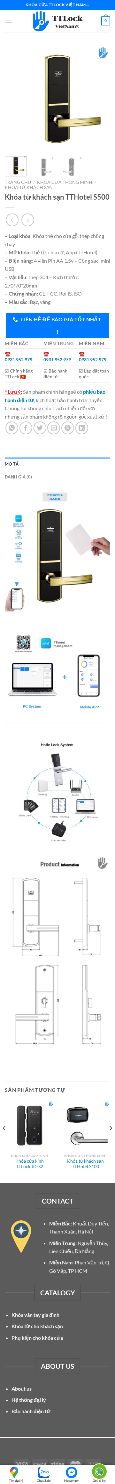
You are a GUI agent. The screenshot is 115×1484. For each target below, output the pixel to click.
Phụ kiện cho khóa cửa (37, 1338)
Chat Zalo (44, 1480)
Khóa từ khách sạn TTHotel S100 (85, 1163)
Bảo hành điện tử (31, 1411)
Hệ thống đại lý (29, 1400)
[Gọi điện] (99, 1471)
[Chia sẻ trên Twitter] (40, 427)
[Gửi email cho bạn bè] (53, 427)
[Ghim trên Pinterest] (67, 427)
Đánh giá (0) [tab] (18, 476)
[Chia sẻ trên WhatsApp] (11, 427)
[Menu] (8, 21)
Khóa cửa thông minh (64, 182)
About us (22, 1388)
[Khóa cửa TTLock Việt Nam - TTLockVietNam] (57, 21)
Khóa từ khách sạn (29, 187)
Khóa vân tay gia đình (35, 1315)
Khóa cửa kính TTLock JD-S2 (29, 1163)
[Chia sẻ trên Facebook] (25, 427)
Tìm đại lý (16, 1480)
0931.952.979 (18, 359)
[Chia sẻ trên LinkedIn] (81, 427)
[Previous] (15, 98)
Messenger (71, 1480)
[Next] (100, 98)
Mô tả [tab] (12, 464)
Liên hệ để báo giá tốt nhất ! (60, 325)
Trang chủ (18, 182)
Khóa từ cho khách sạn (37, 1326)
